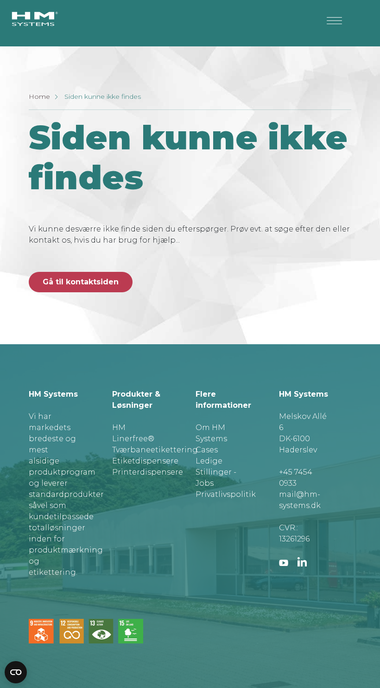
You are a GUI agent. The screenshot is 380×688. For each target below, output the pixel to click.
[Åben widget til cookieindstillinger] (16, 672)
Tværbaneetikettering (155, 449)
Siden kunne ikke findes (102, 96)
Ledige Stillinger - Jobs (216, 472)
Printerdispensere (147, 472)
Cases (207, 449)
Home (39, 96)
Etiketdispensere (145, 461)
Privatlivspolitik (226, 494)
